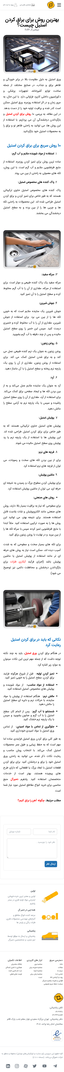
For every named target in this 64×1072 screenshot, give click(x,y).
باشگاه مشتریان (16, 964)
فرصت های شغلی (16, 974)
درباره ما (60, 971)
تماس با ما (59, 974)
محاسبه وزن (38, 964)
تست (40, 977)
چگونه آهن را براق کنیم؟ (31, 800)
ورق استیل (31, 653)
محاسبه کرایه (38, 971)
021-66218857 (57, 1015)
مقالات (60, 967)
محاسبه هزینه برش (35, 967)
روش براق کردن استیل (18, 114)
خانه (61, 964)
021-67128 (59, 1011)
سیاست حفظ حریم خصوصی (53, 984)
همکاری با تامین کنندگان (14, 967)
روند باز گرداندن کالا (56, 977)
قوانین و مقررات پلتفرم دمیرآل (53, 980)
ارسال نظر (50, 864)
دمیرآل (14, 779)
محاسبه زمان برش (36, 974)
